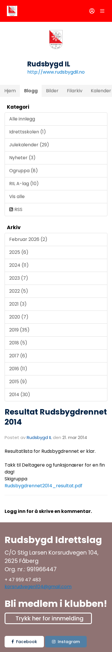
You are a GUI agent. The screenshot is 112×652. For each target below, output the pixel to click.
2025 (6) (18, 252)
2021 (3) (18, 304)
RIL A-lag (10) (24, 183)
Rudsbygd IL (39, 437)
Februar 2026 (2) (28, 239)
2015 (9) (18, 381)
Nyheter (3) (22, 157)
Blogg (31, 90)
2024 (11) (19, 265)
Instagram (69, 642)
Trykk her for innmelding (50, 618)
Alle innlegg (22, 119)
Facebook (26, 642)
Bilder (52, 90)
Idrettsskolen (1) (27, 132)
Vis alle (17, 196)
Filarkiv (74, 90)
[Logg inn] (92, 11)
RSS (17, 209)
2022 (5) (18, 291)
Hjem (10, 90)
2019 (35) (19, 330)
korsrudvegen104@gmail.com (38, 586)
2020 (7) (18, 317)
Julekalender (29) (29, 144)
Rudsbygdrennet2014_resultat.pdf (43, 485)
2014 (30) (19, 394)
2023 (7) (18, 278)
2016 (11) (18, 368)
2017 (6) (18, 355)
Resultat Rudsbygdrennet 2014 (56, 416)
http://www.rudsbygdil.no (56, 72)
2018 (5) (18, 343)
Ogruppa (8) (23, 170)
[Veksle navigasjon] (102, 11)
